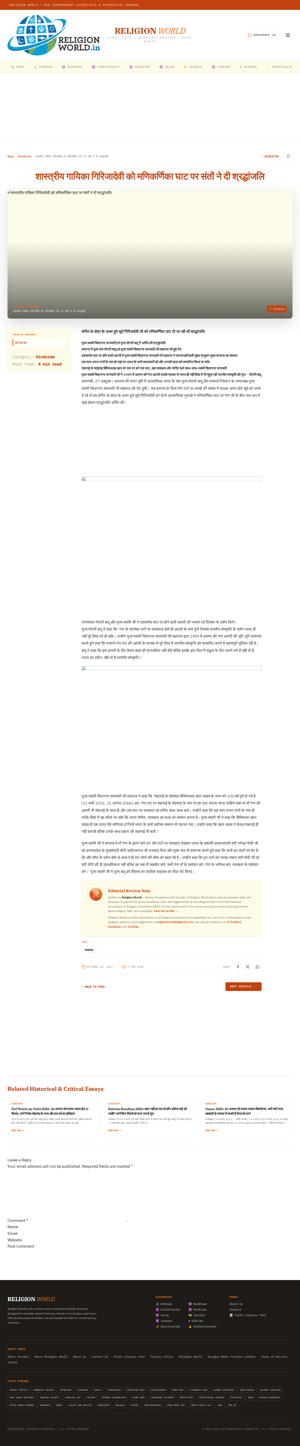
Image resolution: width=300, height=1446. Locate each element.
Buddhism (197, 1303)
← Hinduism (270, 156)
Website (15, 1240)
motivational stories (212, 1397)
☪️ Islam (166, 66)
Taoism (134, 1405)
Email (13, 1233)
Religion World (190, 1356)
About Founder (18, 1356)
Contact (235, 1309)
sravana (120, 1405)
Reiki (59, 1405)
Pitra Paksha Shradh (22, 1405)
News (250, 1397)
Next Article (240, 986)
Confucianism (158, 1389)
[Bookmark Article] (288, 156)
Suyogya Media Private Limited (231, 1356)
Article (21, 342)
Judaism (164, 1320)
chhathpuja (114, 1389)
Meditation (186, 1397)
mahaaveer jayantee (162, 1397)
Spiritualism (168, 1326)
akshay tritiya (18, 1389)
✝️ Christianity (106, 66)
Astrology (66, 1389)
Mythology (236, 1397)
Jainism (196, 1315)
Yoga (220, 1405)
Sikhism (195, 1320)
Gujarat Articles (270, 1389)
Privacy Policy (161, 1356)
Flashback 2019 (198, 1389)
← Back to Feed (93, 986)
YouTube (133, 926)
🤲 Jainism (193, 66)
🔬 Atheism (43, 66)
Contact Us (100, 1356)
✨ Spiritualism (280, 66)
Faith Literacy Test (129, 1356)
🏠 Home (17, 66)
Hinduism (24, 156)
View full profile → (166, 911)
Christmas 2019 (135, 1389)
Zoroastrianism (202, 1326)
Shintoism (103, 1405)
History (91, 1397)
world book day (176, 1405)
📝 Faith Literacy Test (248, 1315)
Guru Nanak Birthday (22, 1397)
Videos (12, 1362)
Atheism (164, 1303)
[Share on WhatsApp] (258, 967)
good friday (247, 1389)
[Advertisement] (150, 107)
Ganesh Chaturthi (224, 1389)
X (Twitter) (234, 922)
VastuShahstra (152, 1405)
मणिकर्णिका (89, 950)
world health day (201, 1405)
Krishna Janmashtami (114, 1397)
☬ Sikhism (248, 66)
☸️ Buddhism (72, 66)
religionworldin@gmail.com (175, 922)
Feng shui (178, 1389)
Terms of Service (274, 1356)
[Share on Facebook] (238, 967)
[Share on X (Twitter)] (248, 967)
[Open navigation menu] (287, 35)
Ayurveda (83, 1389)
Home (11, 156)
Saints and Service (80, 1405)
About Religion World (50, 1356)
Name (13, 1227)
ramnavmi (45, 1405)
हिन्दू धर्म (232, 1405)
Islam (162, 1315)
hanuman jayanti (49, 1397)
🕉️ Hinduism (139, 66)
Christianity (168, 1309)
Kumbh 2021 (138, 1397)
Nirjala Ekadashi (269, 1397)
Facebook (114, 926)
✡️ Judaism (221, 66)
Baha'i (98, 1389)
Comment (18, 1220)
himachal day (72, 1397)
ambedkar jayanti (44, 1389)
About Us (236, 1303)
